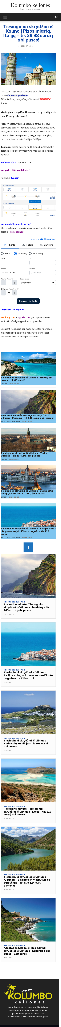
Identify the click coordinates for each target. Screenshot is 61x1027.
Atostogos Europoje (10, 421)
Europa (4, 384)
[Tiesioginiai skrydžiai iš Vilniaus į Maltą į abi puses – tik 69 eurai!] (28, 364)
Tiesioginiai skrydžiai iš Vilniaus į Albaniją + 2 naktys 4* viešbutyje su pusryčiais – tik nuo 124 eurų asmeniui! (27, 881)
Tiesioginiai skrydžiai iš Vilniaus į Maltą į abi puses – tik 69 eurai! (26, 379)
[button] (57, 17)
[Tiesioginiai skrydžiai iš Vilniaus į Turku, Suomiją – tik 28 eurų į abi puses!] (28, 440)
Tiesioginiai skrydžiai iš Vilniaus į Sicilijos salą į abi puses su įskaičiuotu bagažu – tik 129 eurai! (28, 531)
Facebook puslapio (17, 95)
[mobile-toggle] (5, 17)
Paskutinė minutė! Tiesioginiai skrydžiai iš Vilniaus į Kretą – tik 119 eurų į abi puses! (27, 811)
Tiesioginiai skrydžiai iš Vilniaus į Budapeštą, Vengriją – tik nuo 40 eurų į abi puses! (27, 492)
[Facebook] (28, 547)
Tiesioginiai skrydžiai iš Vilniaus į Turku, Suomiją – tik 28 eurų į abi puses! (24, 454)
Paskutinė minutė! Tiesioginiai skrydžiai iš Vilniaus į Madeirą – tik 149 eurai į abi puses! (27, 416)
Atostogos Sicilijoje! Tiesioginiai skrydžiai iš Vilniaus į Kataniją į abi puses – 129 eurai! (27, 950)
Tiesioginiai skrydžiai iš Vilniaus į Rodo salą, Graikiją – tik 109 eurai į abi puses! (26, 743)
